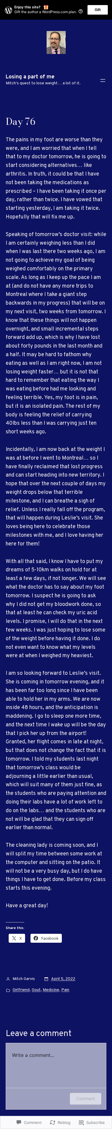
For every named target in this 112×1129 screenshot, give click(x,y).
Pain (65, 989)
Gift (98, 10)
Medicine (51, 989)
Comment (85, 1098)
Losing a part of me (30, 77)
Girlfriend (21, 989)
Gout (36, 989)
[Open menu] (102, 80)
